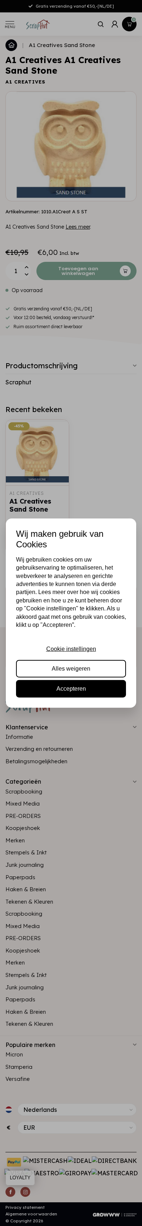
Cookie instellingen (71, 649)
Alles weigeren (71, 669)
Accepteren (71, 688)
